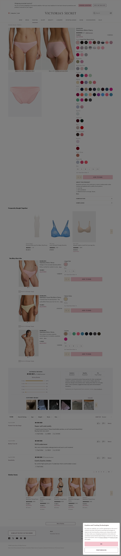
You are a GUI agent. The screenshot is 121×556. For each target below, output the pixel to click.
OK (101, 544)
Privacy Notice (103, 537)
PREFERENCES (101, 550)
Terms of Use (114, 537)
